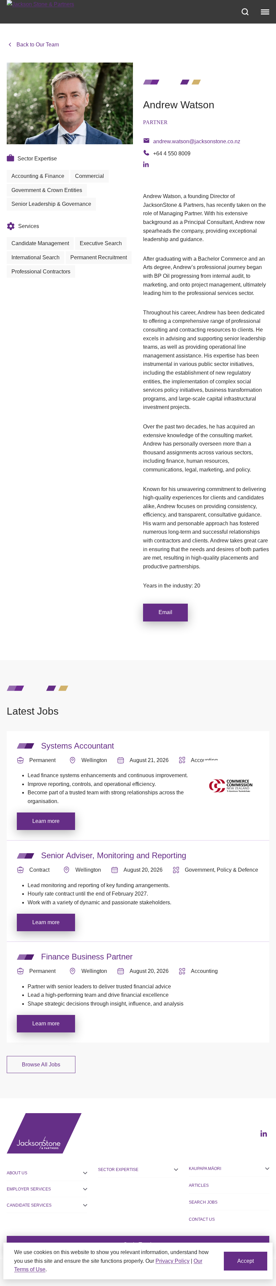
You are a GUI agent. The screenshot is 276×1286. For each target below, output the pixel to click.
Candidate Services (29, 1205)
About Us (17, 1173)
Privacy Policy (172, 1261)
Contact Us (202, 1219)
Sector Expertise (118, 1169)
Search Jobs (203, 1202)
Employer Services (29, 1189)
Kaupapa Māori (205, 1168)
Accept (245, 1261)
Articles (199, 1185)
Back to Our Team (37, 44)
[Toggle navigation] (264, 12)
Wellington (94, 760)
